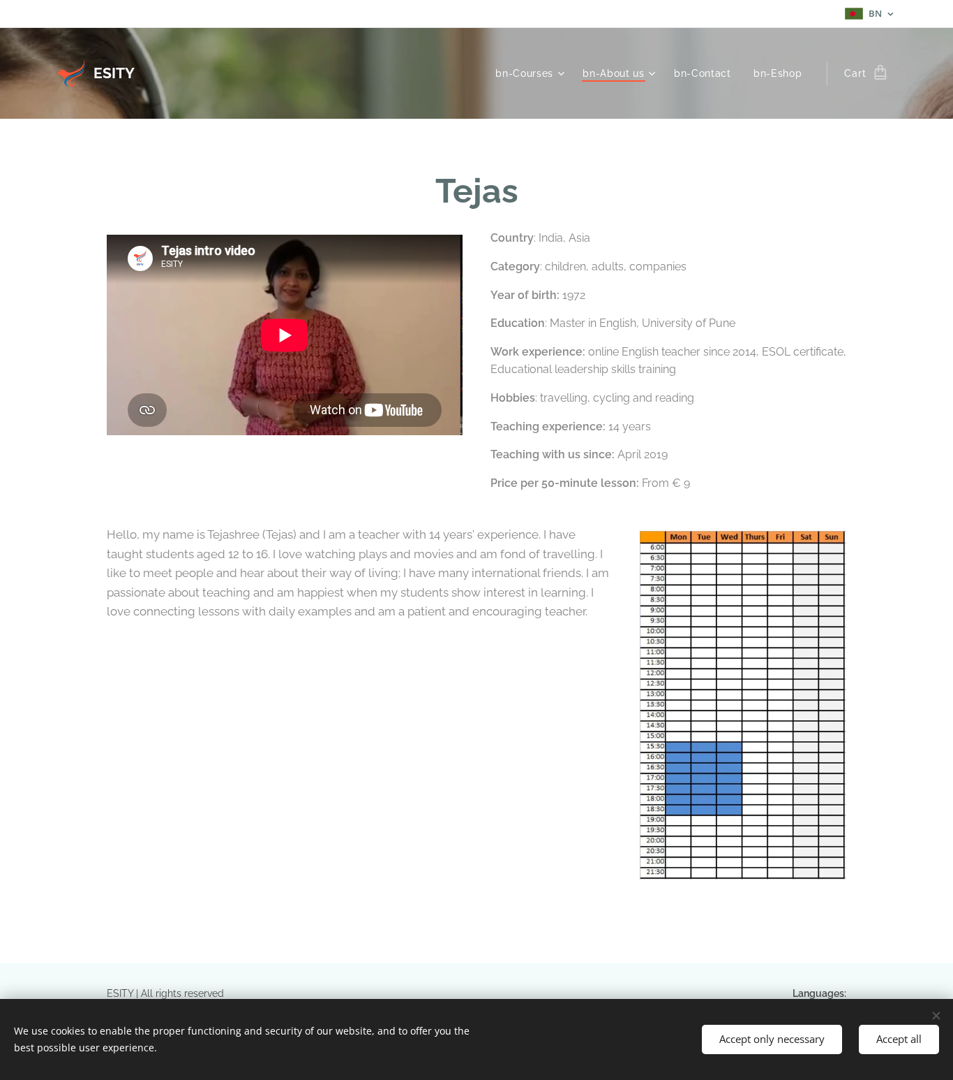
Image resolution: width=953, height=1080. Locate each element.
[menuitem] (531, 73)
